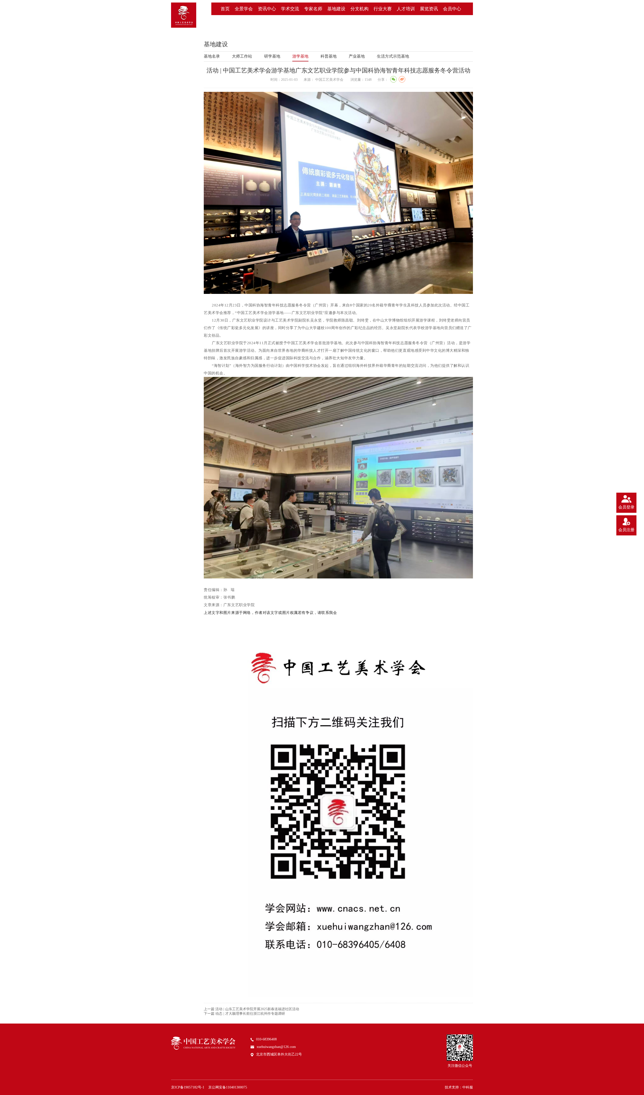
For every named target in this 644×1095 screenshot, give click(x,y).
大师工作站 (242, 56)
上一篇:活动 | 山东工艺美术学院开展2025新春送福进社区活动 (251, 1009)
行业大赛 (383, 8)
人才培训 (406, 8)
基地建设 (336, 8)
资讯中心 (267, 8)
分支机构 (359, 8)
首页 (225, 8)
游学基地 (300, 56)
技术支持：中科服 (459, 1087)
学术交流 (290, 8)
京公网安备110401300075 (227, 1087)
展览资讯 (429, 8)
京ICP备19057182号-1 (187, 1087)
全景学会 (244, 8)
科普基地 (328, 56)
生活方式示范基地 (393, 56)
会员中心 (452, 8)
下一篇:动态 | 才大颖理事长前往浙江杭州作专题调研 (244, 1013)
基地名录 (212, 56)
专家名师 (313, 8)
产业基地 (357, 56)
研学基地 (272, 56)
